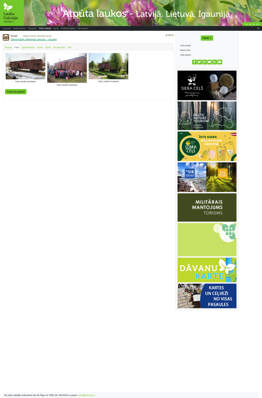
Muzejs (8, 47)
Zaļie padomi (185, 55)
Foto (17, 47)
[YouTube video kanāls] (209, 61)
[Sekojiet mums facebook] (194, 61)
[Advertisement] (88, 123)
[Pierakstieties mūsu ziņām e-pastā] (219, 61)
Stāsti (48, 47)
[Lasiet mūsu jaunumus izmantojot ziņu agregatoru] (214, 61)
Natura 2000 (185, 50)
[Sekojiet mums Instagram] (204, 61)
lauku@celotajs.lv (86, 395)
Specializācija (28, 47)
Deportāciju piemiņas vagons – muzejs (34, 39)
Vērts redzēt (185, 45)
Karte (40, 47)
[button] (258, 28)
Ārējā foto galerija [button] (16, 91)
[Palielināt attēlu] (25, 66)
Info (70, 47)
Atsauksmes (59, 47)
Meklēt (206, 38)
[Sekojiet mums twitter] (199, 61)
